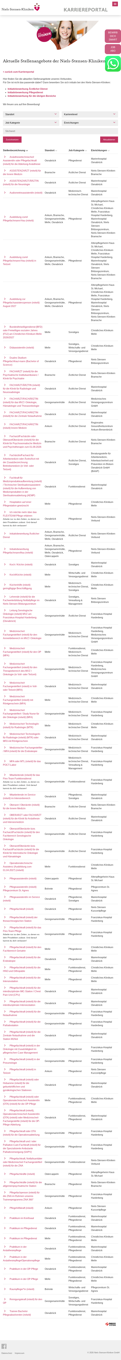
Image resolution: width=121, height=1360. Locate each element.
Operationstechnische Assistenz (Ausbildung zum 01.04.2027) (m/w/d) (17, 866)
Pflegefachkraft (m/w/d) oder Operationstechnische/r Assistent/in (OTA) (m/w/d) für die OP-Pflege (21, 1100)
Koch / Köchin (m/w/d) (21, 564)
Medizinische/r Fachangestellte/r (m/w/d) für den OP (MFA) (22, 652)
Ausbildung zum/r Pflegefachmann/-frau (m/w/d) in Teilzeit (19, 260)
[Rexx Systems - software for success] (111, 1324)
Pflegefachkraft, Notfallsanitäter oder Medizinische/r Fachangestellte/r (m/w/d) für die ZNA (22, 1162)
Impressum (19, 1353)
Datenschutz (6, 1353)
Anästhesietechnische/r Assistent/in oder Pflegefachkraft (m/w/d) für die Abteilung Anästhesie (21, 160)
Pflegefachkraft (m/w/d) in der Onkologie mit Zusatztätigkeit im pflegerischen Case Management (21, 1049)
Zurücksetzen (12, 139)
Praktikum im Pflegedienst (23, 1228)
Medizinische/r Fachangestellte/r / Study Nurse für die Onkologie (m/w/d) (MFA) (21, 713)
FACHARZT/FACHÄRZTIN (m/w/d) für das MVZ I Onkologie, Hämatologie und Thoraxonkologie (21, 402)
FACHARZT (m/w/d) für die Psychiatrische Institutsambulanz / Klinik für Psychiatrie (20, 375)
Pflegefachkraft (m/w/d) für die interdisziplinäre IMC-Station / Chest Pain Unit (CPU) (22, 991)
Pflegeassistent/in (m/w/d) (23, 878)
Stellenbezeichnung (14, 150)
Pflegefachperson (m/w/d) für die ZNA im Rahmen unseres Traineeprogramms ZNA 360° (21, 1196)
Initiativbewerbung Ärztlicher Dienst (28, 89)
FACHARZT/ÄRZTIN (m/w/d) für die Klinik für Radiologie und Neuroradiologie (21, 388)
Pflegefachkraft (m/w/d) (21, 909)
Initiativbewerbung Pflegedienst (25, 92)
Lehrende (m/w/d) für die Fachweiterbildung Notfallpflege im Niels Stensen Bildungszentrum (21, 600)
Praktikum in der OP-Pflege (24, 1269)
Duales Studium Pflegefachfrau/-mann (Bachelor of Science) (21, 361)
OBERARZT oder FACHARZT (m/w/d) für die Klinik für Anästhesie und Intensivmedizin (22, 818)
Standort (49, 150)
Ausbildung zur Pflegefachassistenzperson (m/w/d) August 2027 (21, 302)
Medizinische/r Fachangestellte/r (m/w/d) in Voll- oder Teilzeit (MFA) (20, 686)
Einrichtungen (99, 150)
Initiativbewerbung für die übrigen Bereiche (32, 96)
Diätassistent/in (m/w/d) (22, 347)
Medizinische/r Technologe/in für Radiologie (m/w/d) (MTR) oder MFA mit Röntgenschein (21, 737)
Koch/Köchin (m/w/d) (20, 574)
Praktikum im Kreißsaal (22, 1218)
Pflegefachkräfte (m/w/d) (22, 1174)
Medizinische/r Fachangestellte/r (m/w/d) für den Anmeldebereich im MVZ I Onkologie (22, 634)
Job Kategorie (76, 150)
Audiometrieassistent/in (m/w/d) (26, 192)
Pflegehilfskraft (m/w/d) (21, 1208)
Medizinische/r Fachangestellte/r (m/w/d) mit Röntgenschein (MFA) (18, 700)
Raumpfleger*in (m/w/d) (22, 1289)
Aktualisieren (109, 139)
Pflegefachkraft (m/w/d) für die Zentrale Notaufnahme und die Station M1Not (22, 1035)
